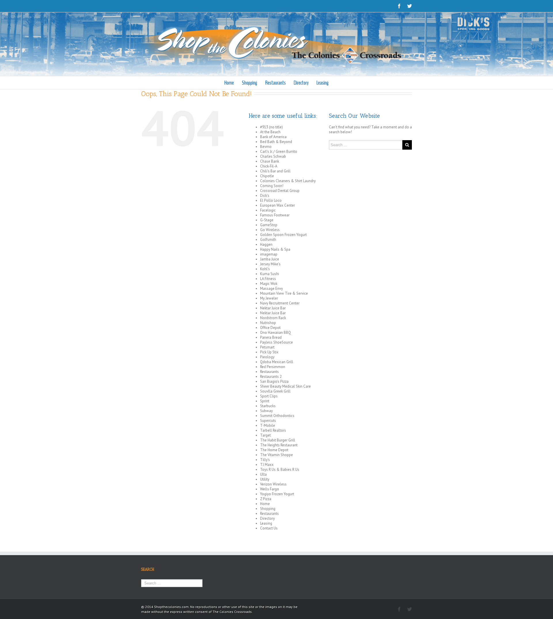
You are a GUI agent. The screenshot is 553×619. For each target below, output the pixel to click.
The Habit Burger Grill (277, 440)
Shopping (249, 83)
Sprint (264, 401)
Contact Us (269, 528)
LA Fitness (268, 278)
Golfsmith (268, 239)
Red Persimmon (272, 366)
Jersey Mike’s (270, 264)
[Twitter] (409, 6)
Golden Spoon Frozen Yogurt (283, 234)
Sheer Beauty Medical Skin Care (285, 386)
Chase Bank (269, 161)
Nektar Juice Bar (273, 308)
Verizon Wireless (273, 484)
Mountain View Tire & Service (284, 293)
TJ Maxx (267, 464)
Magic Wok (268, 283)
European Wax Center (277, 205)
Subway (266, 410)
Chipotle (267, 176)
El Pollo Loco (271, 200)
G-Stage (266, 220)
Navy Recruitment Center (280, 303)
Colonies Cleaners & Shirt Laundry (288, 180)
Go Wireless (270, 229)
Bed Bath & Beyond (276, 141)
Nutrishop (268, 322)
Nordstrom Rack (273, 317)
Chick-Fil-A (268, 166)
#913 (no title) (271, 127)
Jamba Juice (269, 259)
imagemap (268, 254)
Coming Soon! (271, 185)
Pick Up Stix (269, 352)
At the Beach (270, 131)
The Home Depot (274, 449)
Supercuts (268, 420)
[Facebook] (399, 6)
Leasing (323, 83)
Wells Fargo (269, 489)
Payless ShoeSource (276, 342)
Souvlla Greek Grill (275, 391)
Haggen (266, 244)
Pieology (267, 357)
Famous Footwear (274, 215)
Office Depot (270, 327)
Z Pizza (265, 498)
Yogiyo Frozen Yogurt (277, 494)
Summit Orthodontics (277, 415)
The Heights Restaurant (279, 445)
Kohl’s (265, 268)
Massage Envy (271, 288)
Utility (264, 479)
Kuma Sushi (269, 273)
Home (229, 83)
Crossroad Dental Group (280, 190)
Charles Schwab (273, 156)
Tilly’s (265, 459)
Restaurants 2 (271, 376)
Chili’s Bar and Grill (275, 171)
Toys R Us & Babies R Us (279, 469)
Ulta (263, 474)
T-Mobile (267, 425)
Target (265, 435)
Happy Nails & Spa (275, 249)
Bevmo (266, 146)
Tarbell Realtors (273, 430)
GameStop (268, 224)
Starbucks (268, 405)
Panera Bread (271, 337)
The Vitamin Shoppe (276, 454)
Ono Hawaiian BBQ (275, 332)
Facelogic (268, 210)
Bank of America (273, 136)
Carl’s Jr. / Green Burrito (278, 151)
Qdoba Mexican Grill (276, 361)
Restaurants (275, 83)
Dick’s (264, 195)
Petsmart (267, 347)
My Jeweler (269, 298)
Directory (301, 83)
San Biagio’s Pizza (274, 381)
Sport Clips (269, 396)
